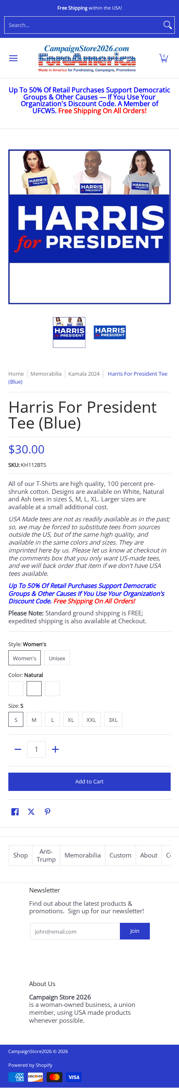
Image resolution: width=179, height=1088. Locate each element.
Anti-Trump (46, 855)
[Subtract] (17, 749)
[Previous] (14, 227)
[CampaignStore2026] (87, 58)
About (148, 855)
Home (16, 373)
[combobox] (83, 25)
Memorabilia (83, 855)
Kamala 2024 (83, 373)
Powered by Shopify (30, 1065)
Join (134, 930)
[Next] (165, 227)
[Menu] (12, 58)
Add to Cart (89, 781)
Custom (120, 855)
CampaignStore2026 (30, 1051)
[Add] (55, 749)
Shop (20, 855)
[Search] (167, 25)
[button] (164, 58)
